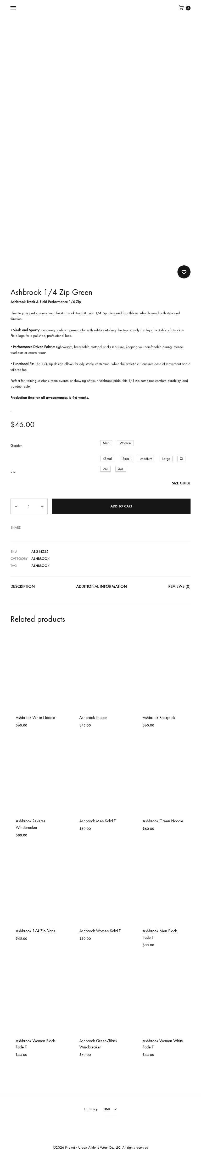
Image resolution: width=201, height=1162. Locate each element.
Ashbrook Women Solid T (100, 930)
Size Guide (181, 483)
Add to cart (121, 506)
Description (22, 586)
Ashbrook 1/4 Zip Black (35, 930)
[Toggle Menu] (13, 8)
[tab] (22, 587)
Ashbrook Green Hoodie (163, 820)
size (13, 472)
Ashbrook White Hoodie (35, 717)
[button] (106, 442)
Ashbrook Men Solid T (97, 820)
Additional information (101, 586)
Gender (16, 445)
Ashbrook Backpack (159, 717)
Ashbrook (40, 558)
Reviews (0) (179, 586)
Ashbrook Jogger (93, 717)
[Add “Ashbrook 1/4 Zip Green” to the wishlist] (184, 271)
